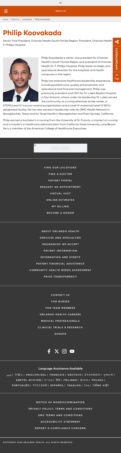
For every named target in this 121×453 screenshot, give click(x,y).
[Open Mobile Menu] (6, 11)
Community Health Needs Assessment (60, 270)
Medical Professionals (60, 320)
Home (5, 19)
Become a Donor (60, 212)
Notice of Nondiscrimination (60, 402)
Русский (40, 385)
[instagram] (64, 352)
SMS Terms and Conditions (60, 415)
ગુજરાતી (108, 374)
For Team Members (60, 308)
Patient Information (60, 250)
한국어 (84, 380)
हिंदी (58, 380)
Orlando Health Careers (60, 314)
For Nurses (60, 301)
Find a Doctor (60, 174)
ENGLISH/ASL (36, 374)
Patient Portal (60, 180)
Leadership (27, 19)
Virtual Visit (60, 193)
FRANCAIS (57, 374)
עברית (48, 380)
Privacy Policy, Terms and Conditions (61, 408)
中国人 (19, 374)
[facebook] (49, 352)
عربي (9, 374)
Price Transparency (60, 276)
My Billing (60, 206)
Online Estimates (60, 199)
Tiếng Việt (101, 385)
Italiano (70, 380)
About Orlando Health (60, 231)
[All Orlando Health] (60, 3)
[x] (56, 352)
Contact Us (60, 295)
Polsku (98, 380)
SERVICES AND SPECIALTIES (60, 237)
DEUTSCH (75, 374)
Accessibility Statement (60, 421)
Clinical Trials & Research (60, 327)
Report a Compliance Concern (60, 428)
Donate (61, 333)
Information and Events (60, 257)
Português (21, 385)
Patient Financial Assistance (60, 263)
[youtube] (72, 352)
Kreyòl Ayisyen (28, 380)
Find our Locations (60, 167)
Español (57, 385)
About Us (15, 19)
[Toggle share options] (117, 42)
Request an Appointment (60, 187)
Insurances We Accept (60, 244)
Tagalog (74, 385)
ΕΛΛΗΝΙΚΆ (92, 374)
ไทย (86, 385)
